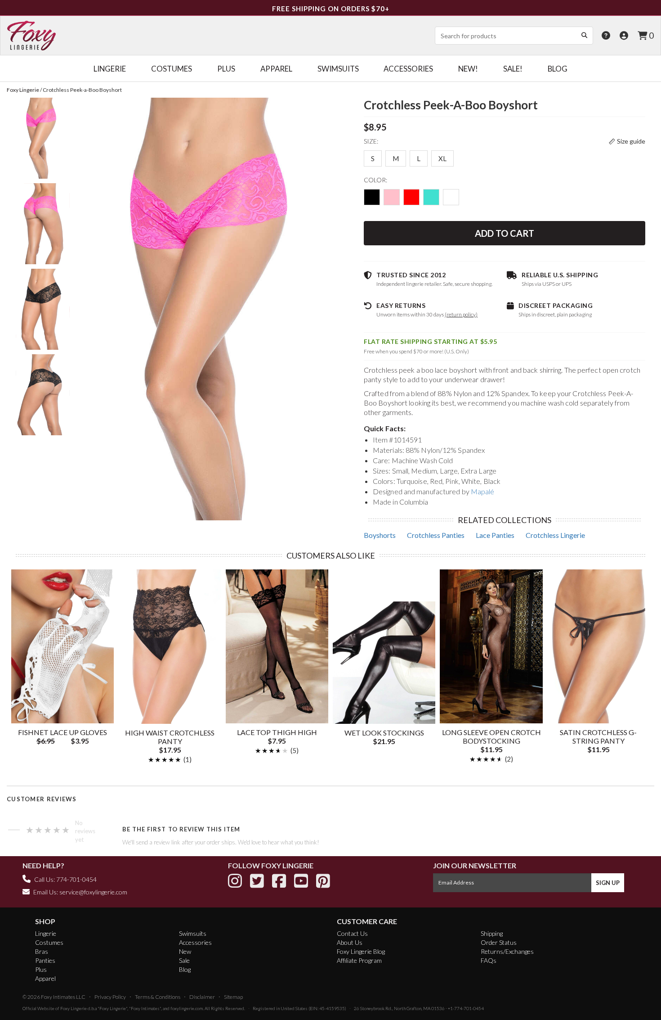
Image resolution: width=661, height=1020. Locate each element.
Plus (41, 969)
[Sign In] (624, 35)
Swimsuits (192, 933)
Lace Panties (495, 535)
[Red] (411, 197)
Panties (45, 960)
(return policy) (461, 314)
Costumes (49, 942)
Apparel (45, 978)
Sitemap (233, 996)
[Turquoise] (431, 197)
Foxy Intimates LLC (63, 996)
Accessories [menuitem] (408, 68)
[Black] (372, 197)
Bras (41, 951)
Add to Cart (504, 233)
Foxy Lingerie (73, 1008)
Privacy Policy (110, 996)
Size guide (631, 141)
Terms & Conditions (157, 996)
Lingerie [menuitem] (110, 68)
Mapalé (483, 491)
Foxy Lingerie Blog (361, 951)
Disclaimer (202, 996)
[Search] (584, 35)
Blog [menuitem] (557, 68)
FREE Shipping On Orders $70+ (330, 9)
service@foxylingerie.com (93, 892)
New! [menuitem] (468, 68)
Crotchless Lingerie (555, 535)
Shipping (492, 933)
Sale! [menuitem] (513, 68)
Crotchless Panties (435, 535)
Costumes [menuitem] (171, 68)
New (185, 951)
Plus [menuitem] (226, 68)
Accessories (195, 942)
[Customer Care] (606, 35)
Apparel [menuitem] (276, 68)
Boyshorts (380, 535)
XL (442, 158)
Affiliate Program (359, 960)
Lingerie (45, 933)
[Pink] (392, 197)
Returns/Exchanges (507, 951)
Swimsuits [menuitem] (338, 68)
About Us (349, 942)
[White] (451, 197)
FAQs (488, 960)
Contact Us (352, 933)
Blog (185, 969)
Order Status (499, 942)
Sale (184, 960)
